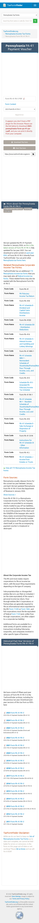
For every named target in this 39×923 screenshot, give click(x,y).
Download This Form (20, 142)
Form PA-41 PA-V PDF (14, 99)
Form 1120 (16, 614)
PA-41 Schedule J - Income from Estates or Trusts (27, 459)
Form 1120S (14, 609)
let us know (20, 849)
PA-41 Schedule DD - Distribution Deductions (27, 327)
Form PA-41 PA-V (15, 713)
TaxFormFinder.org (10, 31)
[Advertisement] (19, 74)
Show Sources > (9, 495)
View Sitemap (16, 896)
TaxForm (15, 5)
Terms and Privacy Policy (20, 899)
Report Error (19, 115)
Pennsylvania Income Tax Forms (17, 34)
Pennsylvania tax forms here (14, 260)
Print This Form (20, 148)
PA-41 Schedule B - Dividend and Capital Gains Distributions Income (27, 310)
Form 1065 (25, 609)
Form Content (10, 104)
